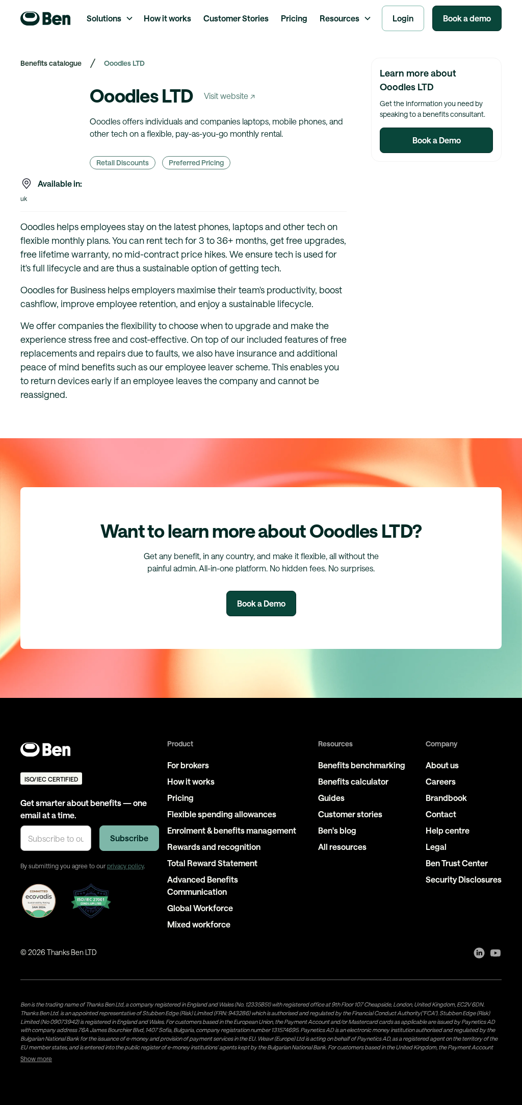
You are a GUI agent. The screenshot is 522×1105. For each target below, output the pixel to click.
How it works (167, 18)
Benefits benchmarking (361, 765)
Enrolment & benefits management (231, 830)
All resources (342, 846)
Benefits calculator (353, 781)
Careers (441, 781)
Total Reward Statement (212, 863)
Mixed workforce (198, 924)
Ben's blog (337, 830)
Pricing (294, 18)
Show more (36, 1058)
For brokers (188, 765)
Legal (436, 846)
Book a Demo (436, 140)
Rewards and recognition (213, 846)
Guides (331, 797)
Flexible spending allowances (221, 814)
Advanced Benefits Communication (202, 885)
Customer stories (350, 814)
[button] (109, 18)
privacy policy (125, 865)
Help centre (447, 830)
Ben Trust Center (457, 863)
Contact (441, 814)
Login (403, 18)
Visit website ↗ (229, 96)
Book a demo (467, 18)
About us (442, 765)
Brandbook (446, 797)
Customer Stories (236, 18)
